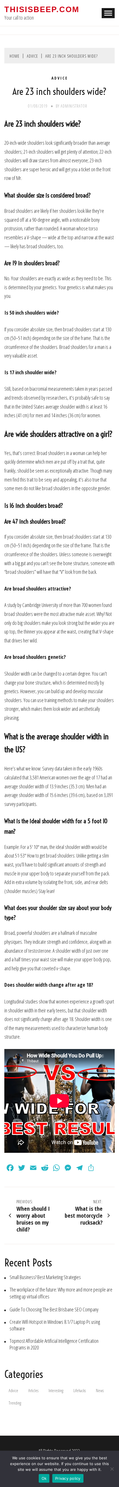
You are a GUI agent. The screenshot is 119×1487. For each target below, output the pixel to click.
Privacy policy (68, 1478)
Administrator (74, 106)
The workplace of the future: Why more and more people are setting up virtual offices (61, 1293)
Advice (59, 78)
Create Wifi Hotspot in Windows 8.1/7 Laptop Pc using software (55, 1325)
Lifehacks (79, 1390)
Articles (33, 1390)
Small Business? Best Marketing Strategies (45, 1277)
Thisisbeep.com (41, 9)
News (100, 1390)
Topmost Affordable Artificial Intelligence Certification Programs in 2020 (54, 1344)
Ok (44, 1478)
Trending (15, 1403)
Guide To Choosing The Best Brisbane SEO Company (54, 1309)
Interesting (56, 1390)
